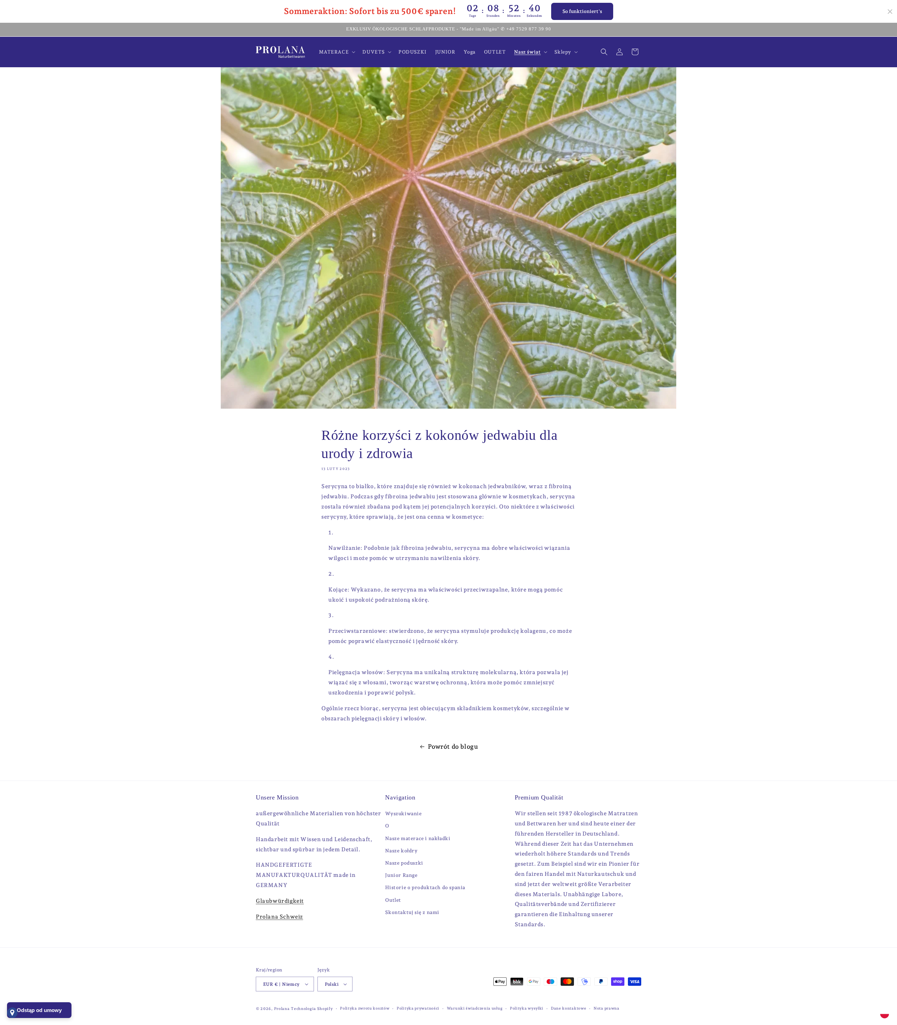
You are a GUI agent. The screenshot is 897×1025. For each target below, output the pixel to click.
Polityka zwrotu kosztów (364, 1008)
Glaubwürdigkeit (280, 901)
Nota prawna (606, 1008)
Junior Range (401, 875)
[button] (336, 51)
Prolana (282, 1008)
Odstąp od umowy (39, 1010)
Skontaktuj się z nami (412, 912)
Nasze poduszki (404, 863)
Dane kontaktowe (569, 1008)
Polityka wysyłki (526, 1008)
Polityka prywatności (418, 1008)
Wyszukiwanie (403, 813)
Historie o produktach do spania (425, 887)
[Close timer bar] (890, 11)
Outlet (393, 900)
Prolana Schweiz (279, 916)
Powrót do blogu (453, 746)
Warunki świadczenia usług (475, 1008)
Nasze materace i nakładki (417, 838)
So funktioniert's (582, 11)
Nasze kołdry (401, 850)
